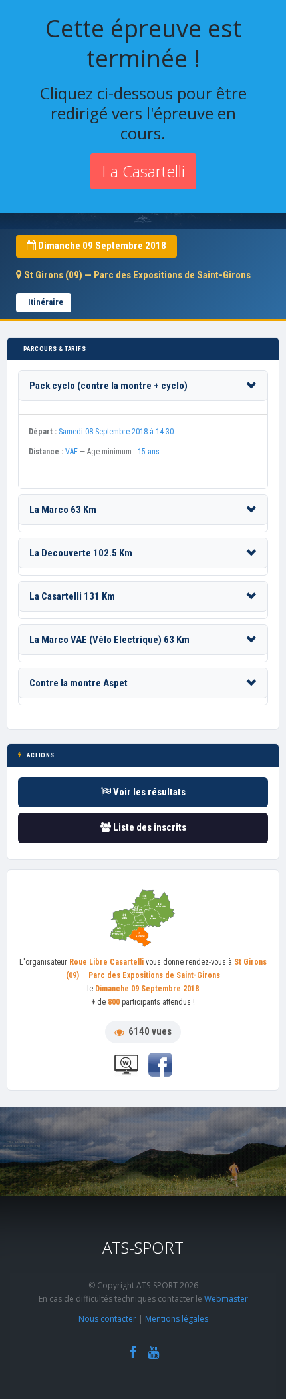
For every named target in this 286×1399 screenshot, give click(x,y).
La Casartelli (143, 171)
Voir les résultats (148, 792)
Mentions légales (176, 1318)
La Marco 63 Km (62, 510)
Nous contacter (107, 1318)
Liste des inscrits (148, 827)
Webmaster (226, 1298)
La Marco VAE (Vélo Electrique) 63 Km (109, 640)
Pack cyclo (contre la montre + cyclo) (108, 386)
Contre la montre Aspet (78, 683)
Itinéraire (45, 302)
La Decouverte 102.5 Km (80, 553)
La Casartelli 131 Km (72, 596)
